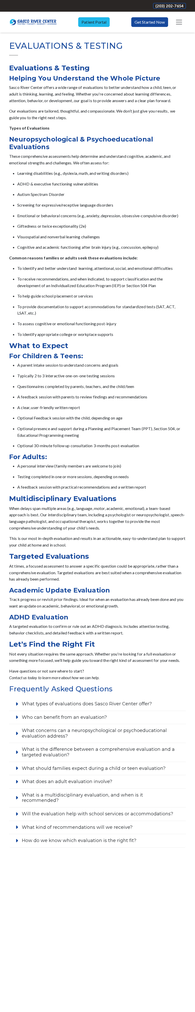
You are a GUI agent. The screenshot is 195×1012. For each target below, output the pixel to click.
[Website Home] (33, 22)
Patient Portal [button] (94, 22)
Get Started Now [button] (150, 22)
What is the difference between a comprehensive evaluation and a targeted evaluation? (98, 752)
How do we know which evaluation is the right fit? (79, 840)
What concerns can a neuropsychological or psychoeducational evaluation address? (94, 733)
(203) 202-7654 (169, 6)
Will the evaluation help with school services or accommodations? (97, 814)
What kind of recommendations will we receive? (77, 827)
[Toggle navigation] (179, 22)
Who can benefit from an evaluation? (64, 717)
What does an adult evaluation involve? (67, 781)
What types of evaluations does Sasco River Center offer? (87, 704)
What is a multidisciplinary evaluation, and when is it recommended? (82, 797)
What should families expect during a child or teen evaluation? (94, 768)
